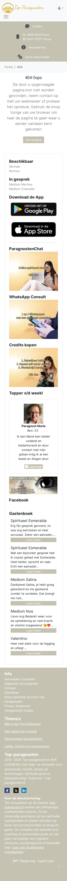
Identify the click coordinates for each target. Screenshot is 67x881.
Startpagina (33, 140)
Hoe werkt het (37, 47)
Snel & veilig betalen (37, 57)
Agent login (46, 861)
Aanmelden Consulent (19, 679)
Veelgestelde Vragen (19, 710)
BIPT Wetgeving (24, 861)
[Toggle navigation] (6, 17)
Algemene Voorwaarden (21, 683)
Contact (10, 688)
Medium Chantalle (21, 189)
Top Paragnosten (29, 7)
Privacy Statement (17, 706)
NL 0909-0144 (36, 34)
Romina (14, 171)
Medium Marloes (20, 184)
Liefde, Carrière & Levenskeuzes (27, 746)
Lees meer (33, 540)
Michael (14, 166)
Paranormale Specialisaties (23, 739)
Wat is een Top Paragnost (22, 724)
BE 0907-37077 (37, 39)
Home (8, 67)
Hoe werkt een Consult (20, 731)
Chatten (37, 26)
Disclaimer (11, 692)
